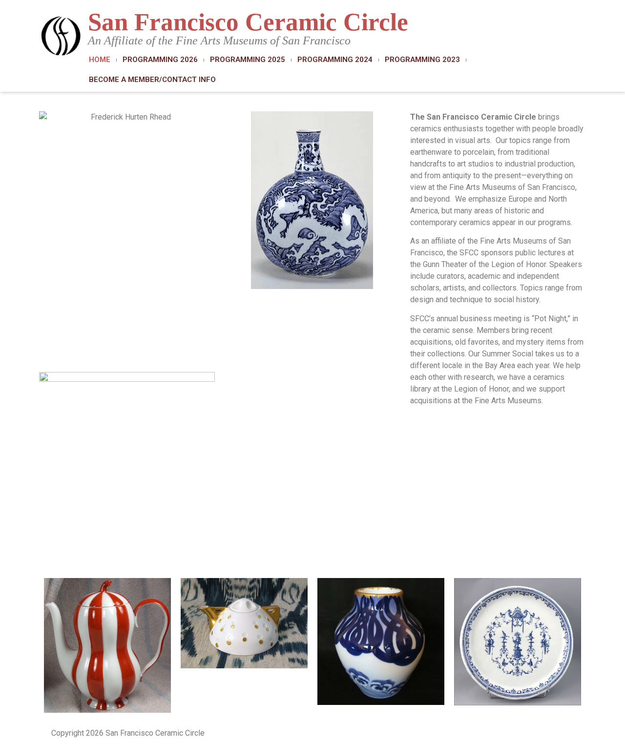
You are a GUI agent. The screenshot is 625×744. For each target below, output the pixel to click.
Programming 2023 (422, 59)
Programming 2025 (247, 59)
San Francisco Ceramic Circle (248, 22)
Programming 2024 (335, 59)
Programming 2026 (160, 59)
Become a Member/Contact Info (152, 79)
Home (99, 59)
